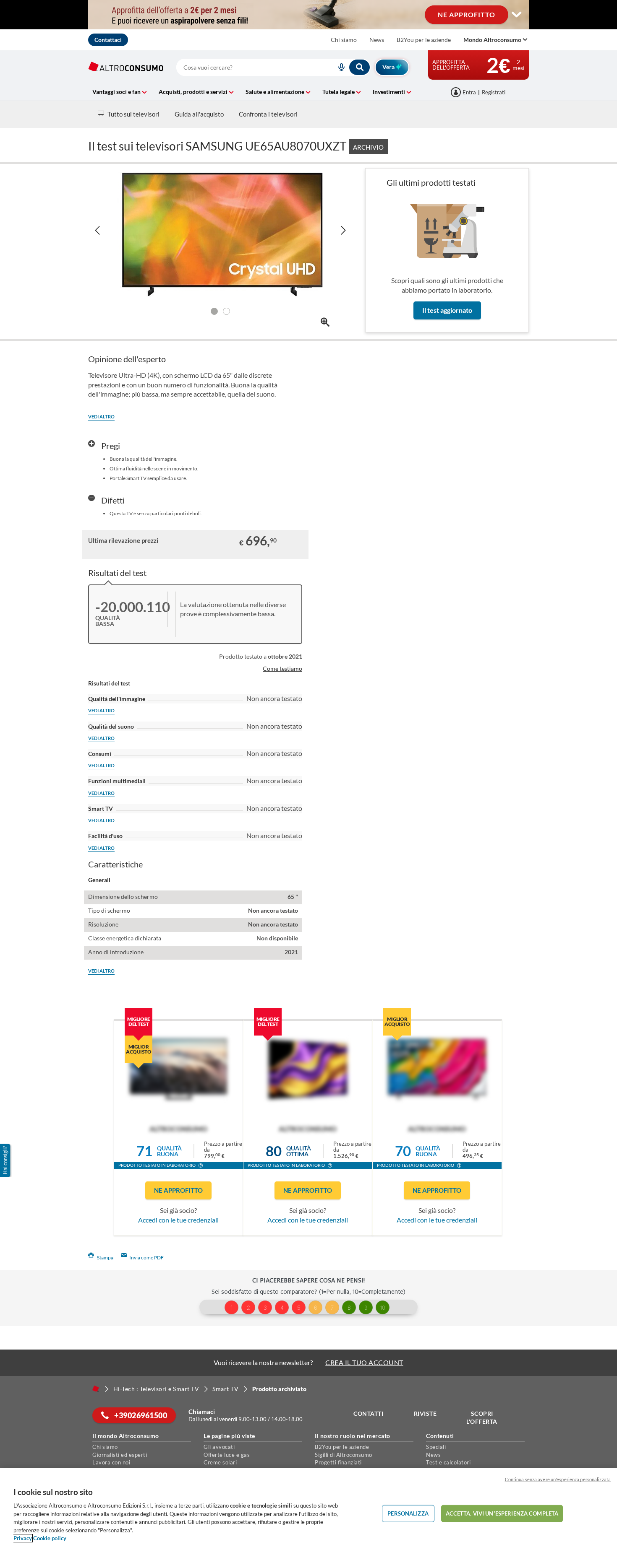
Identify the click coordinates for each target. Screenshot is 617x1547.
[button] (201, 1166)
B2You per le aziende (424, 39)
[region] (308, 1507)
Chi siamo (344, 39)
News (376, 39)
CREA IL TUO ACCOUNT (364, 1362)
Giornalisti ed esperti (119, 1454)
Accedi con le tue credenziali (178, 1220)
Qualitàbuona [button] (169, 1151)
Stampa (105, 1257)
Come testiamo (282, 668)
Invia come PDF (146, 1257)
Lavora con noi (111, 1462)
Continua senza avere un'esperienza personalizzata (558, 1479)
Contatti (368, 1413)
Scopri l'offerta (481, 1417)
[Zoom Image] (325, 322)
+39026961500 (140, 1415)
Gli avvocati (219, 1446)
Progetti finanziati (338, 1462)
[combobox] (273, 67)
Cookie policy (49, 1538)
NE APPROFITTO (466, 14)
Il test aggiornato (447, 310)
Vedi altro (101, 416)
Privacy (22, 1538)
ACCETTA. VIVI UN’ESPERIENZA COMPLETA (502, 1513)
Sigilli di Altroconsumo (343, 1454)
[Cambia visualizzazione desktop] (516, 14)
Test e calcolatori (448, 1462)
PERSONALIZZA (408, 1513)
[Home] (95, 1388)
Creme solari (220, 1462)
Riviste (425, 1413)
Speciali (436, 1446)
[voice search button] (338, 67)
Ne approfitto (178, 1190)
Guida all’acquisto (199, 114)
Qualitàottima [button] (298, 1151)
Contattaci (108, 39)
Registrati (493, 92)
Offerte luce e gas (227, 1454)
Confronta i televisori (268, 114)
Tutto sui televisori (133, 114)
